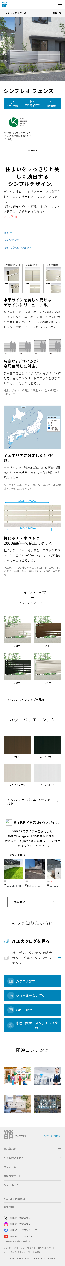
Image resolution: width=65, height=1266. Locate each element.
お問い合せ (24, 1009)
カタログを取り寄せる (32, 105)
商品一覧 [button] (57, 13)
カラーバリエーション (16, 247)
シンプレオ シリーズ (16, 13)
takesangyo (34, 885)
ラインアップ (11, 240)
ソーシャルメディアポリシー (15, 1252)
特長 (6, 232)
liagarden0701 (14, 885)
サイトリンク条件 (28, 1247)
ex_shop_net (56, 885)
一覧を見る (18, 902)
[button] (32, 150)
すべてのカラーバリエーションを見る (28, 801)
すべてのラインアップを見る (26, 699)
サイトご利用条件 (11, 1247)
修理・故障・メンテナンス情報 (37, 1025)
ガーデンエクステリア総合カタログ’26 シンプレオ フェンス (32, 957)
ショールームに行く (30, 995)
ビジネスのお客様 (50, 1135)
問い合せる (52, 105)
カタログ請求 (25, 981)
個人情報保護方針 (45, 1247)
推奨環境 (36, 1252)
